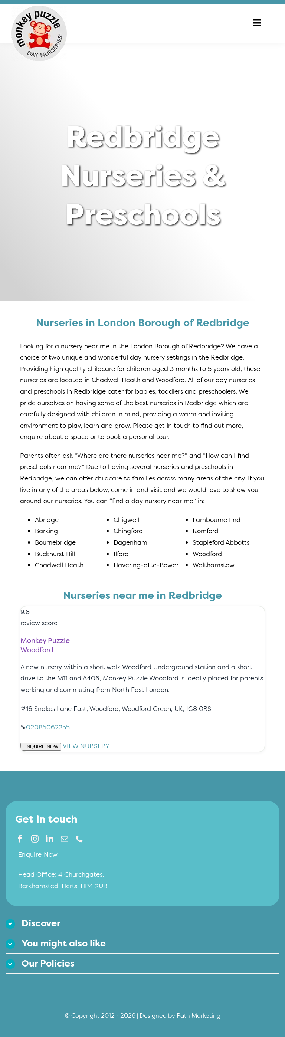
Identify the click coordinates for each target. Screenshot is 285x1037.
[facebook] (20, 839)
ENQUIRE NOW (40, 746)
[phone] (79, 839)
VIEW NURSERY (86, 746)
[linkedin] (49, 839)
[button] (142, 923)
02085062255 (48, 727)
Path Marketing (198, 1015)
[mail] (64, 839)
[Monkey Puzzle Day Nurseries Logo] (39, 8)
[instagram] (35, 839)
